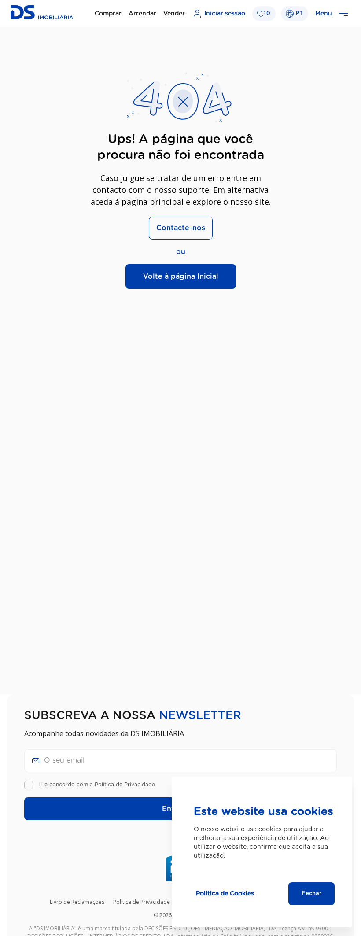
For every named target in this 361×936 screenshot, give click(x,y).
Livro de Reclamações (77, 902)
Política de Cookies (225, 894)
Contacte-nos (180, 228)
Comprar (108, 14)
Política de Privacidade (125, 784)
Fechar (311, 893)
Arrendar (142, 14)
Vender (174, 14)
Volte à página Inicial (180, 276)
